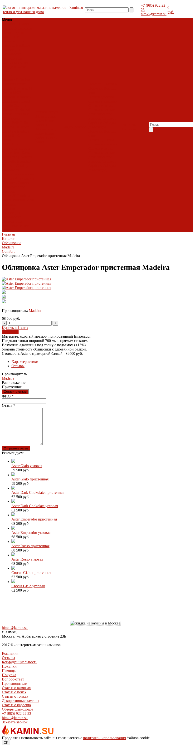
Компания (10, 653)
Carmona (24, 183)
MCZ (17, 93)
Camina (8, 127)
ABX (6, 123)
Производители (101, 97)
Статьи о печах (100, 105)
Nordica (26, 157)
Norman (8, 208)
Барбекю (23, 45)
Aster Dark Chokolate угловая (34, 506)
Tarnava (8, 110)
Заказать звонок (15, 722)
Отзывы (17, 366)
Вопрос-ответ (13, 679)
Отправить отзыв (16, 448)
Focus (6, 196)
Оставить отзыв (15, 391)
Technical (22, 110)
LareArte (9, 131)
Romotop (24, 97)
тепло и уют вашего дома (23, 12)
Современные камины (13, 43)
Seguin (7, 105)
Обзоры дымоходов (102, 125)
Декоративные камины (100, 116)
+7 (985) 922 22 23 (16, 713)
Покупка (95, 88)
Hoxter (20, 84)
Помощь (8, 671)
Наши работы (44, 122)
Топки (7, 28)
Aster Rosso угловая (27, 559)
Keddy (14, 157)
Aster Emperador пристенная (34, 519)
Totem (7, 114)
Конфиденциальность (19, 662)
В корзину (10, 332)
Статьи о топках (101, 110)
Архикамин (24, 178)
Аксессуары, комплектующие (15, 60)
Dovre (16, 144)
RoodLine (10, 101)
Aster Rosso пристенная (30, 546)
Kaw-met (21, 88)
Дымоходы (11, 50)
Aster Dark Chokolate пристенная (37, 492)
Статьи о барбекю (16, 705)
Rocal (6, 200)
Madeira (23, 131)
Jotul (17, 153)
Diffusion (23, 80)
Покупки (9, 666)
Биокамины (11, 54)
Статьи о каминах (102, 101)
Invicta (7, 88)
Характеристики (24, 362)
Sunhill (22, 136)
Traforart (18, 200)
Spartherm (21, 105)
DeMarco (9, 183)
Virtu (30, 200)
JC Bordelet (21, 196)
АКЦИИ (9, 67)
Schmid (24, 101)
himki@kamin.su (153, 14)
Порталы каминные (14, 35)
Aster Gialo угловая (26, 466)
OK (6, 742)
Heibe (6, 230)
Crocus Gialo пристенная (31, 573)
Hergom (24, 148)
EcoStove (9, 148)
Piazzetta (9, 97)
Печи (6, 33)
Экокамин (21, 114)
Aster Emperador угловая (30, 533)
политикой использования (104, 738)
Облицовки (23, 28)
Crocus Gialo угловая (28, 586)
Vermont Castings (15, 166)
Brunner (8, 80)
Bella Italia (20, 123)
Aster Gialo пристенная (30, 479)
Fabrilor (8, 84)
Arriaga (8, 178)
